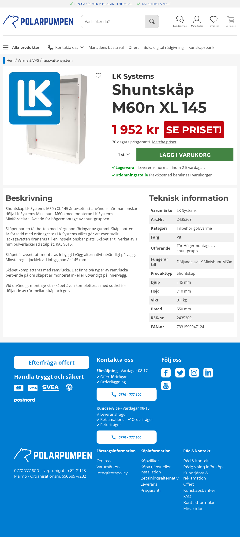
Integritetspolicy (112, 473)
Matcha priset (164, 142)
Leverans (148, 484)
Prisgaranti (150, 490)
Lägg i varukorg (185, 155)
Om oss (104, 461)
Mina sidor (192, 509)
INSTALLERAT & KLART (156, 4)
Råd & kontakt (196, 461)
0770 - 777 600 (130, 394)
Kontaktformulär (198, 502)
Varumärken (108, 467)
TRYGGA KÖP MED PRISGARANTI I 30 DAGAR (103, 4)
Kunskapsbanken (199, 490)
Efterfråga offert (52, 362)
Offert (188, 484)
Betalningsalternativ (159, 478)
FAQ (187, 496)
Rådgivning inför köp (203, 467)
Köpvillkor (149, 461)
